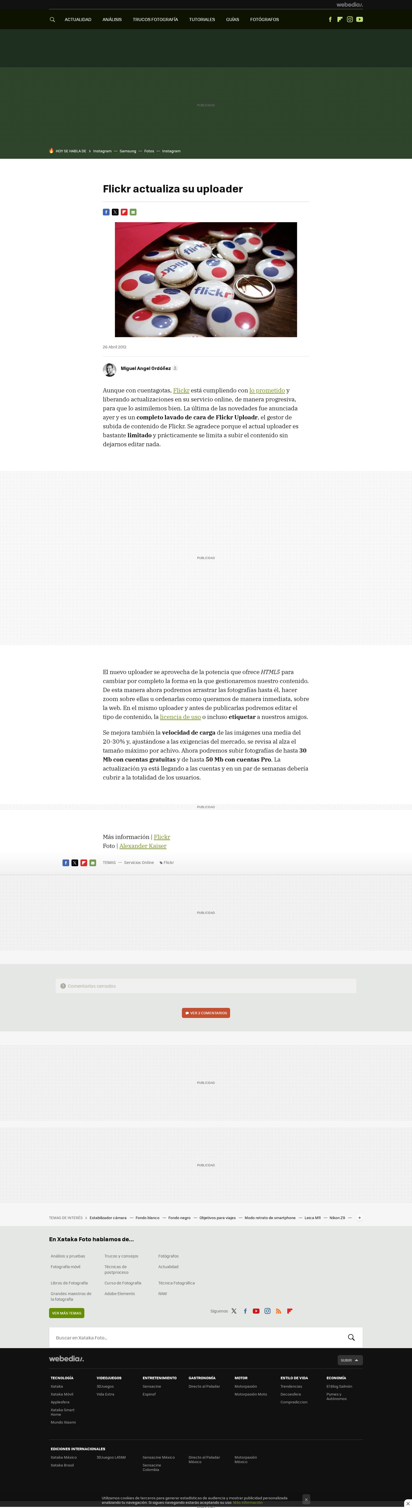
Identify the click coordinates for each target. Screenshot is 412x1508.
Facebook (330, 19)
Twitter (115, 212)
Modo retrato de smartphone (271, 1217)
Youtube (359, 19)
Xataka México (64, 1457)
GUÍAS (232, 19)
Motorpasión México (246, 1459)
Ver (208, 1012)
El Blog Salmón (339, 1386)
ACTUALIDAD (78, 19)
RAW (162, 1293)
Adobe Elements (120, 1293)
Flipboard (340, 19)
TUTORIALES (202, 19)
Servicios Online (139, 862)
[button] (148, 368)
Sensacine (152, 1386)
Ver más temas (66, 1313)
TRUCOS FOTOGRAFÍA (155, 19)
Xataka (57, 1386)
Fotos (149, 150)
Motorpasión (246, 1386)
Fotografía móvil (65, 1266)
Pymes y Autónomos (337, 1396)
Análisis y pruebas (68, 1256)
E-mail (133, 212)
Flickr (181, 390)
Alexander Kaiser (142, 846)
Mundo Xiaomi (63, 1422)
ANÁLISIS (112, 19)
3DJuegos (105, 1386)
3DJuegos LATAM (111, 1457)
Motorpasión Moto (251, 1394)
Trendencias (291, 1386)
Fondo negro (179, 1217)
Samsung (128, 150)
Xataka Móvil (62, 1394)
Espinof (149, 1394)
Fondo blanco (148, 1217)
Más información (248, 1502)
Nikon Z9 (338, 1217)
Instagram (349, 19)
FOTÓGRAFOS (264, 19)
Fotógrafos (168, 1256)
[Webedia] (350, 4)
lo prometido (267, 390)
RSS (278, 1309)
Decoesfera (291, 1394)
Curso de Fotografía (123, 1283)
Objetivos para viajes (218, 1217)
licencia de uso (180, 717)
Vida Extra (105, 1394)
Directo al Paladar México (204, 1459)
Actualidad (168, 1266)
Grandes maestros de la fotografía (71, 1296)
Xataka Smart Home (63, 1412)
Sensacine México (159, 1457)
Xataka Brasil (62, 1465)
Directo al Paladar (204, 1386)
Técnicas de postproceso (116, 1269)
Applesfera (60, 1401)
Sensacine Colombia (152, 1467)
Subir (346, 1360)
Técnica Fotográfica (176, 1283)
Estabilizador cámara (109, 1217)
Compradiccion (294, 1401)
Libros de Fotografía (69, 1283)
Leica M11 (313, 1217)
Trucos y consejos (121, 1256)
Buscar (351, 1337)
